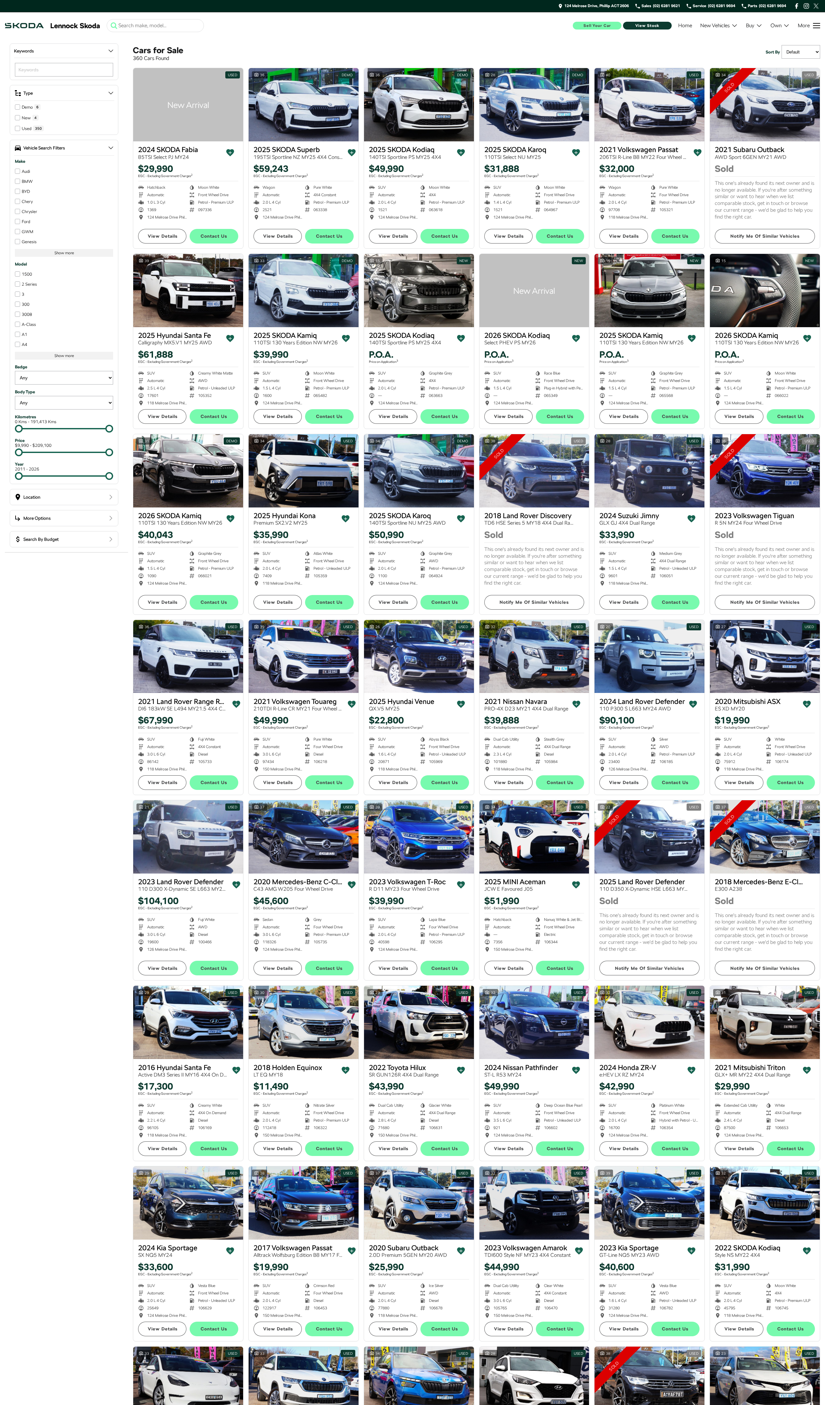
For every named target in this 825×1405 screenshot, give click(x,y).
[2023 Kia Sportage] (649, 1203)
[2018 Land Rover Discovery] (534, 470)
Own (776, 25)
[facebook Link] (797, 6)
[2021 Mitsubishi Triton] (765, 1022)
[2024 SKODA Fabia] (188, 104)
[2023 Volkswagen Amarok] (534, 1203)
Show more (64, 253)
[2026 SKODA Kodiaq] (534, 290)
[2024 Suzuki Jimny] (649, 470)
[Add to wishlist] (230, 153)
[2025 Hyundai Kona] (304, 470)
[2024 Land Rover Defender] (649, 656)
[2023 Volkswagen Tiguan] (765, 470)
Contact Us (214, 236)
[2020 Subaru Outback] (419, 1203)
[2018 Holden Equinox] (304, 1022)
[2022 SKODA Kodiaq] (765, 1203)
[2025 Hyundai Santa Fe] (188, 290)
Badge (21, 366)
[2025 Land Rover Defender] (649, 837)
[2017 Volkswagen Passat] (304, 1203)
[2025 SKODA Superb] (304, 104)
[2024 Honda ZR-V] (649, 1022)
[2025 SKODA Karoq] (534, 104)
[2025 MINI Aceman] (534, 837)
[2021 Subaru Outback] (765, 104)
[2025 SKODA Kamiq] (304, 290)
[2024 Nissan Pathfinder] (534, 1022)
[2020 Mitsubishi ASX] (765, 656)
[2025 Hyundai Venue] (419, 656)
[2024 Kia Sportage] (188, 1203)
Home (685, 25)
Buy (750, 25)
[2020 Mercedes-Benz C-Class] (304, 837)
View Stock (647, 25)
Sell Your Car (597, 25)
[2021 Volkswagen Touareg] (304, 656)
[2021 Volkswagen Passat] (649, 104)
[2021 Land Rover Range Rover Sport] (188, 656)
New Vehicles (715, 25)
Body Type (25, 391)
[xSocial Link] (816, 6)
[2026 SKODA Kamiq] (765, 290)
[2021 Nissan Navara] (534, 656)
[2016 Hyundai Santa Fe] (188, 1022)
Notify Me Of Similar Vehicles (765, 236)
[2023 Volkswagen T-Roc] (419, 837)
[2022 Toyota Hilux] (419, 1022)
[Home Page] (24, 25)
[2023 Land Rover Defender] (188, 837)
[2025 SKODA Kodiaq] (419, 104)
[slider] (19, 429)
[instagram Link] (806, 6)
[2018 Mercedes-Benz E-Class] (765, 837)
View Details (163, 236)
